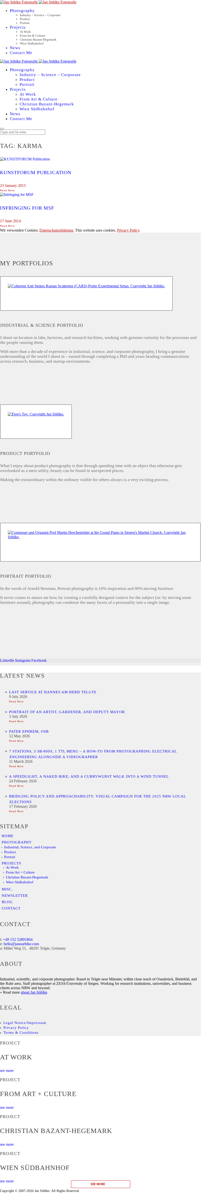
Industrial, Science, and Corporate (30, 847)
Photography (17, 842)
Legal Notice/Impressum (24, 1023)
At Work (12, 867)
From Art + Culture (20, 872)
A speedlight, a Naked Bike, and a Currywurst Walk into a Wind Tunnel (89, 776)
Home (7, 836)
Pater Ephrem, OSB (29, 731)
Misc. (7, 889)
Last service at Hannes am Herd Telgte (52, 692)
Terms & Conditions (21, 1032)
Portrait (9, 857)
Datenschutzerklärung (56, 230)
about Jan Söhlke (34, 992)
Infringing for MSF (27, 208)
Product (10, 852)
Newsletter (15, 896)
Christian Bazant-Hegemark (27, 877)
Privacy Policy (128, 230)
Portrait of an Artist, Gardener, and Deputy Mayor (67, 712)
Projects (11, 863)
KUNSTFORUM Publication (35, 172)
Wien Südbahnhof (19, 882)
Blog (7, 902)
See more (98, 1184)
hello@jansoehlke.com (21, 944)
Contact (11, 908)
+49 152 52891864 (18, 939)
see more (7, 1070)
